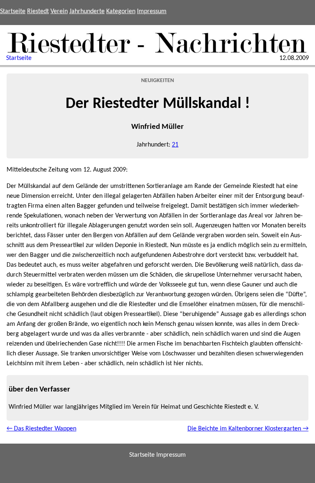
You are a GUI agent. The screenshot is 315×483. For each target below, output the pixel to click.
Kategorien (120, 11)
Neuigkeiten (157, 81)
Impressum (152, 11)
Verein (59, 11)
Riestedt (38, 11)
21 (175, 145)
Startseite (12, 11)
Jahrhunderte (87, 11)
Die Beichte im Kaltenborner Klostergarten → (247, 429)
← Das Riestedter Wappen (41, 429)
